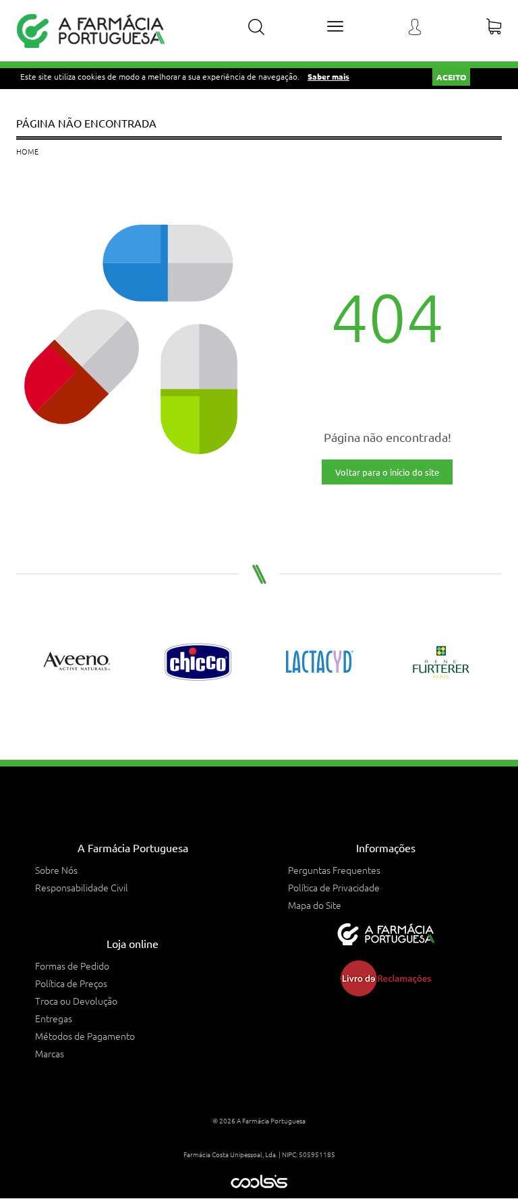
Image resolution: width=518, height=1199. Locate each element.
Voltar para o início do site (387, 472)
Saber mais (328, 76)
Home (27, 151)
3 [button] (274, 716)
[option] (77, 662)
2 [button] (259, 716)
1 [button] (244, 716)
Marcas (49, 1053)
